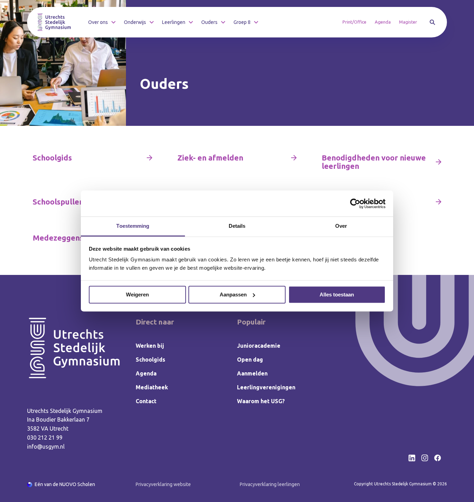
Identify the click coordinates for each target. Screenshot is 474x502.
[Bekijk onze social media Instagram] (424, 458)
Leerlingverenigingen (266, 387)
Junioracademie (258, 346)
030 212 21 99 (44, 437)
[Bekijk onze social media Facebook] (437, 458)
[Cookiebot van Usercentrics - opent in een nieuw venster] (355, 203)
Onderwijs (135, 22)
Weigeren (137, 294)
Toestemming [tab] (132, 226)
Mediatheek (152, 387)
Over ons (98, 22)
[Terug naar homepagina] (54, 22)
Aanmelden (252, 373)
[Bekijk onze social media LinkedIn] (411, 458)
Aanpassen (233, 294)
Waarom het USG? (261, 401)
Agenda (383, 21)
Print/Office (354, 21)
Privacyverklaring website (163, 484)
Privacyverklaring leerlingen (270, 484)
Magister (408, 21)
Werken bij (150, 346)
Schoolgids (150, 359)
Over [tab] (341, 226)
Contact (146, 401)
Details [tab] (237, 226)
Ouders (209, 22)
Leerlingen (173, 22)
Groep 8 (242, 22)
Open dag (250, 359)
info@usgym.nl (46, 446)
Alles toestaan (337, 294)
